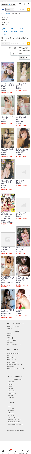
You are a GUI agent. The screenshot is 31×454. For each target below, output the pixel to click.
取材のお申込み (11, 340)
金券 (21, 31)
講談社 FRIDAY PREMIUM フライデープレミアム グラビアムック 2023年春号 (7, 215)
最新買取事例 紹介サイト (13, 344)
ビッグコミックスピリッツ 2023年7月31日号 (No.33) (7, 85)
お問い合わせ (11, 415)
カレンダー (14, 31)
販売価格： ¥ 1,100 (6, 224)
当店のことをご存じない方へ (14, 326)
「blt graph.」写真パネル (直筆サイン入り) (7, 310)
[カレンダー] (19, 182)
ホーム (2, 13)
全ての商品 (7, 13)
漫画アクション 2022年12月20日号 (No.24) (23, 150)
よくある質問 (11, 408)
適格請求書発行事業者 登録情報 (15, 424)
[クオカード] (4, 88)
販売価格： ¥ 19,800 (22, 286)
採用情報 (9, 337)
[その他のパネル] (5, 313)
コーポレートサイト (12, 331)
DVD (21, 29)
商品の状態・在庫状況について (15, 364)
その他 (3, 34)
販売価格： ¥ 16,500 (6, 317)
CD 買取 (10, 386)
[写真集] (3, 220)
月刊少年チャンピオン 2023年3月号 (7, 117)
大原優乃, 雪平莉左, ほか (7, 283)
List (28, 58)
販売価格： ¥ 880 (21, 253)
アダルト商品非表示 (24, 50)
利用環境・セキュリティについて (15, 368)
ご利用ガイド (11, 410)
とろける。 (19, 310)
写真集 (3, 29)
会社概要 (9, 335)
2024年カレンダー (6, 247)
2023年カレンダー (21, 213)
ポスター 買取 (11, 390)
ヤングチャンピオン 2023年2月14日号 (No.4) (22, 117)
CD (12, 29)
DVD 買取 (10, 388)
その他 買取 (11, 397)
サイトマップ (11, 413)
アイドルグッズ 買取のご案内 (15, 379)
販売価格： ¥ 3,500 (6, 92)
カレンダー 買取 (12, 393)
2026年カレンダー (21, 180)
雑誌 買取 (10, 384)
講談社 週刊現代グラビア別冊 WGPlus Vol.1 (7, 277)
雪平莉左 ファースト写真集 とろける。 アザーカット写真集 (23, 278)
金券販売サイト (28, 5)
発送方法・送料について (13, 353)
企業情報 (9, 333)
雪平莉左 (3, 90)
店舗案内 (9, 328)
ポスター (4, 31)
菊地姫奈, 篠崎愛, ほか (7, 222)
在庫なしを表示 (23, 48)
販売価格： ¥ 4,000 (6, 189)
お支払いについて (11, 359)
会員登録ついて (11, 366)
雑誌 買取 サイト (11, 342)
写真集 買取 (11, 381)
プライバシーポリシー (13, 417)
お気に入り (15, 453)
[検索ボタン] (28, 9)
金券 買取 (10, 395)
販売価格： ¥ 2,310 (21, 315)
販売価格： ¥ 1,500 (21, 90)
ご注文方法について (12, 362)
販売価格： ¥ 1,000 (6, 123)
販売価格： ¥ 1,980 (21, 185)
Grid (22, 58)
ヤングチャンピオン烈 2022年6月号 (22, 84)
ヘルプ (9, 406)
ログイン (27, 453)
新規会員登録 (21, 453)
